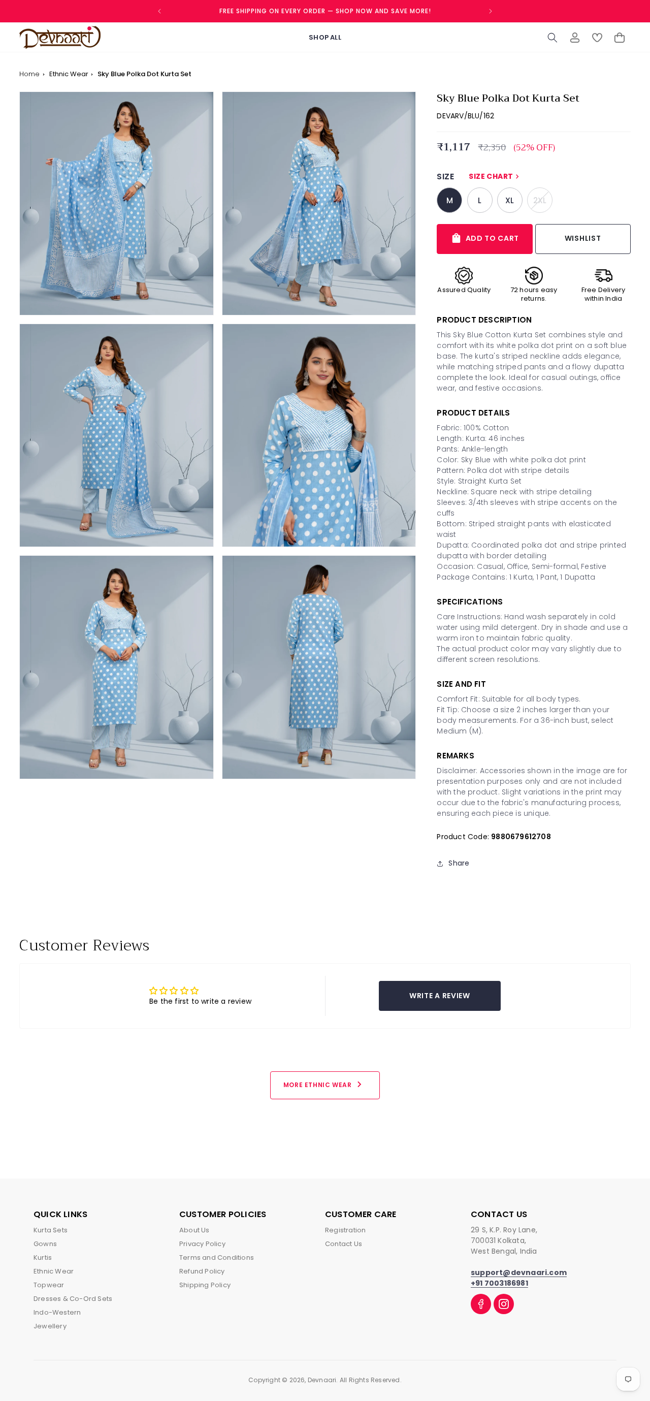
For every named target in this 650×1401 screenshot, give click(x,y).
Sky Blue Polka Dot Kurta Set (144, 74)
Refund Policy (202, 1271)
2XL (542, 200)
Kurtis (43, 1257)
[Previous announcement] (159, 11)
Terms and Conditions (216, 1257)
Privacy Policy (202, 1244)
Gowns (45, 1244)
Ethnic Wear (69, 74)
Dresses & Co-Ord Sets (73, 1298)
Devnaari (322, 1380)
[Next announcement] (490, 11)
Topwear (49, 1285)
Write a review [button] (439, 996)
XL (509, 200)
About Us (194, 1230)
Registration (345, 1230)
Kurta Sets (51, 1230)
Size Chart (495, 176)
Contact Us (343, 1244)
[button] (552, 37)
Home (29, 74)
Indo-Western (57, 1312)
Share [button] (458, 863)
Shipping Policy (205, 1285)
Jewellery (50, 1326)
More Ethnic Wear (324, 1084)
